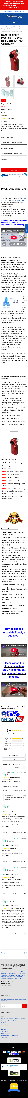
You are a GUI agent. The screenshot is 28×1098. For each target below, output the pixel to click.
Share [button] (5, 790)
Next (25, 953)
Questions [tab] (15, 764)
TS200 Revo (19, 200)
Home (3, 27)
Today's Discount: (7, 137)
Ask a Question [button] (14, 759)
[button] (22, 790)
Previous (4, 953)
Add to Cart (14, 170)
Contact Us (4, 1037)
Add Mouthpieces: (7, 148)
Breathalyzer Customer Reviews (9, 1020)
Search (14, 1047)
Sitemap (3, 1027)
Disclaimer (4, 1029)
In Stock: (4, 121)
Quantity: (4, 159)
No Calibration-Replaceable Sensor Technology (13, 1018)
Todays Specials (10, 27)
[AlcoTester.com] (14, 17)
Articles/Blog (4, 1025)
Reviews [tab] (5, 764)
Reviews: (4, 115)
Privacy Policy (4, 1031)
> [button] (19, 938)
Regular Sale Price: (7, 104)
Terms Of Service (5, 1033)
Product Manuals (5, 1023)
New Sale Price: (6, 110)
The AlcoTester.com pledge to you (9, 1035)
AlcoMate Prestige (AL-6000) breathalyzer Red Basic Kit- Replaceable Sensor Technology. (13, 29)
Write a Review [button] (14, 755)
